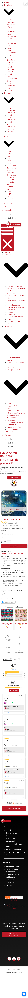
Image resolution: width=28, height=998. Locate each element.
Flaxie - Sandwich (14, 525)
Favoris (20, 646)
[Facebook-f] (9, 959)
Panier (8, 652)
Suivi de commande (8, 646)
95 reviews (13, 522)
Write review (14, 690)
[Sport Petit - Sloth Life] (21, 615)
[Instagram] (14, 959)
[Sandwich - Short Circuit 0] (14, 503)
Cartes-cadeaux (19, 652)
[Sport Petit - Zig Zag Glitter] (7, 615)
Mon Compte (19, 638)
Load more (14, 800)
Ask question (20, 522)
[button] (5, 593)
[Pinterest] (19, 959)
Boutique (3, 523)
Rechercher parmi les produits (8, 639)
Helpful (6, 712)
